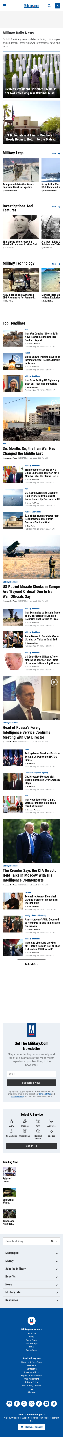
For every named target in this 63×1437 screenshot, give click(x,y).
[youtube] (9, 1404)
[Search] (49, 5)
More (54, 153)
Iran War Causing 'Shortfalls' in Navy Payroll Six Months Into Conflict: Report (41, 337)
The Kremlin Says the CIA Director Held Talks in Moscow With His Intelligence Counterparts (30, 875)
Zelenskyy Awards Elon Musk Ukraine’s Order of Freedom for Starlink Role (41, 900)
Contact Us (32, 1369)
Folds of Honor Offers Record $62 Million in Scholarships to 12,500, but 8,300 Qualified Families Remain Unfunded (9, 1180)
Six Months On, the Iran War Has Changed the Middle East (29, 451)
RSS (31, 1389)
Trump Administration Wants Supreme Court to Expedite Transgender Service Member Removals (19, 186)
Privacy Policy (17, 1097)
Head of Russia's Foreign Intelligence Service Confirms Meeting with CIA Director (26, 732)
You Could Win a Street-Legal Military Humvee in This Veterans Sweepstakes (9, 1201)
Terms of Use (45, 1094)
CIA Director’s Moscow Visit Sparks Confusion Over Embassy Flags (42, 780)
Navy (31, 1347)
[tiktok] (39, 1404)
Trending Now (10, 1162)
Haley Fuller (9, 301)
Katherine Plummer (49, 190)
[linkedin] (46, 1404)
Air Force (32, 1333)
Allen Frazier (9, 248)
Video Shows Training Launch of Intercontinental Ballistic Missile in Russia (42, 360)
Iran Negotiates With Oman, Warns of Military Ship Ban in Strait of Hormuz (40, 803)
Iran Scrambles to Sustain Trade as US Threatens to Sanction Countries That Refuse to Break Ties (42, 616)
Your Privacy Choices (31, 1385)
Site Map (31, 1392)
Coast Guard (31, 1340)
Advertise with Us (31, 1372)
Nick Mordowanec (11, 190)
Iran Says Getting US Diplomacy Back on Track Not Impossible (42, 382)
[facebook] (17, 1404)
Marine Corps (32, 1343)
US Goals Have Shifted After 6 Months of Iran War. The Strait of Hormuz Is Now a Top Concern (42, 660)
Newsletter (31, 1365)
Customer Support (34, 1427)
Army (31, 1337)
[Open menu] (4, 5)
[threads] (54, 1404)
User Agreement (31, 1379)
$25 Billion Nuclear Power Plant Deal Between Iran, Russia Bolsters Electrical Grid (42, 519)
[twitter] (32, 1404)
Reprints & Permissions (31, 1375)
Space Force (31, 1350)
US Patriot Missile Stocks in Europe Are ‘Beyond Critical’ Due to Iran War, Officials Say (31, 591)
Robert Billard (48, 301)
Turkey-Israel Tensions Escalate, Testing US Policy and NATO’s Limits (42, 757)
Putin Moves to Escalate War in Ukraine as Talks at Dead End (42, 638)
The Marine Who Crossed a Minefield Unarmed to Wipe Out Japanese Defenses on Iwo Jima (20, 243)
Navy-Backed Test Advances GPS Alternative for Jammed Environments (18, 296)
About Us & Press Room (31, 1362)
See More (31, 964)
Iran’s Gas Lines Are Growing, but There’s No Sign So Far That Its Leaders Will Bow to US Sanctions (42, 946)
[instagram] (24, 1404)
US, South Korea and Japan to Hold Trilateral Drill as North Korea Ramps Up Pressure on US (42, 496)
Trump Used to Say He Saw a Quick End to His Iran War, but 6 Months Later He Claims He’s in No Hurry (42, 473)
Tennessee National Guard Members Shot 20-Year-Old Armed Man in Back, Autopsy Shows (9, 1222)
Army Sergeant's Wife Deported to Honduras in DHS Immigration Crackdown (42, 923)
